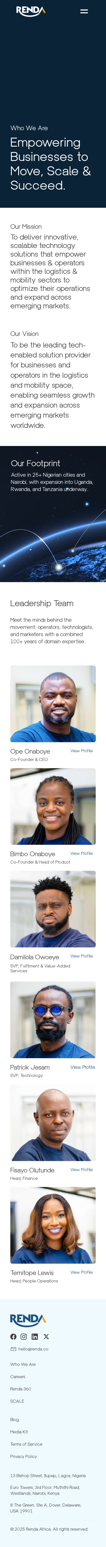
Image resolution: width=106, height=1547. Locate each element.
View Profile (81, 750)
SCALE (17, 1401)
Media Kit (19, 1432)
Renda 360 (20, 1389)
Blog (14, 1419)
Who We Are (23, 1364)
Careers (17, 1376)
